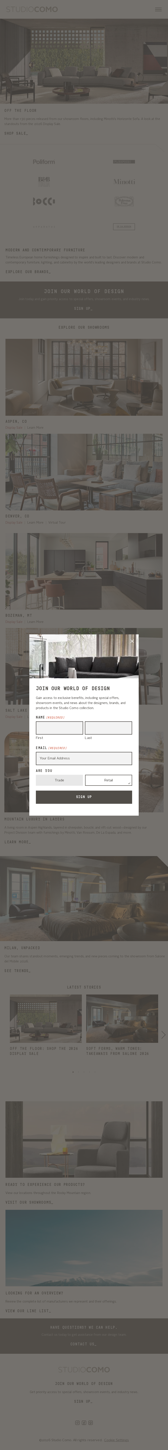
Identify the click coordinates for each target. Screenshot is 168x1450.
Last (88, 738)
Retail (108, 780)
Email (51, 748)
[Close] (132, 641)
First (39, 738)
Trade (59, 780)
